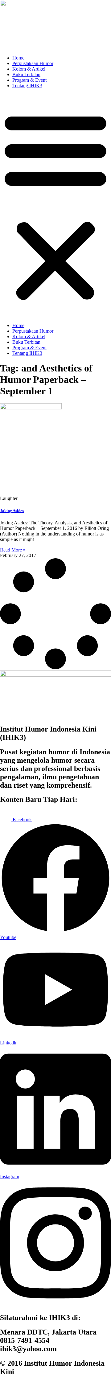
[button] (55, 205)
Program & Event (29, 80)
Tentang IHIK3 (27, 85)
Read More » (13, 549)
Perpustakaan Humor (32, 63)
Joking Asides (12, 510)
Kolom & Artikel (28, 69)
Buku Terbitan (26, 74)
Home (18, 57)
